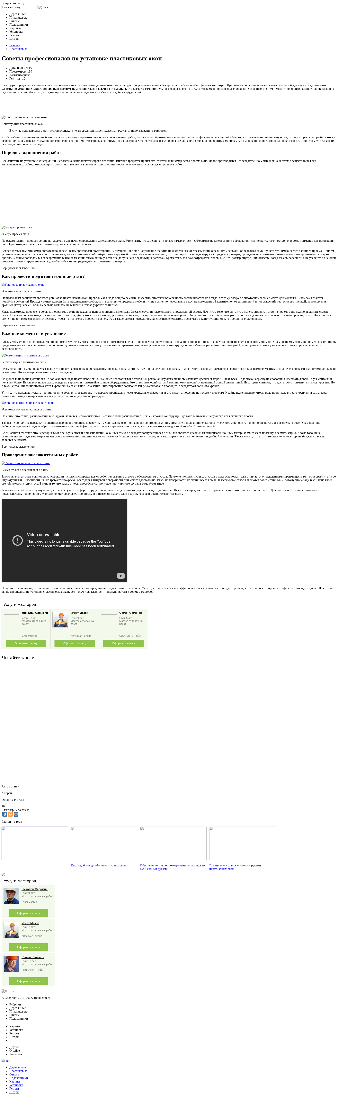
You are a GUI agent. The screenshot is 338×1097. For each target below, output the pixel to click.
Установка (16, 1085)
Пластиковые (18, 48)
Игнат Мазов (79, 612)
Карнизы (15, 1081)
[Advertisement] (119, 105)
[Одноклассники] (10, 814)
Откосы (14, 1074)
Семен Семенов (130, 612)
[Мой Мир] (16, 814)
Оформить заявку (26, 643)
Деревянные (17, 1067)
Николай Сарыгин (35, 612)
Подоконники (18, 1078)
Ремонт (14, 1088)
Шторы (14, 1092)
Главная (14, 45)
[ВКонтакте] (4, 814)
